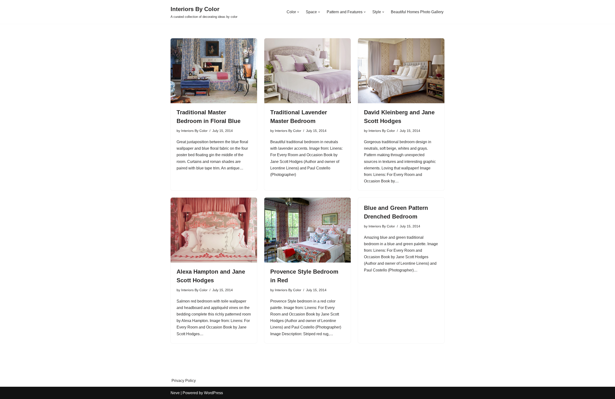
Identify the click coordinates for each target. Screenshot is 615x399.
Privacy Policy (184, 381)
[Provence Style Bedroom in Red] (307, 230)
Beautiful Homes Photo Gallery (417, 12)
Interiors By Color (194, 131)
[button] (298, 12)
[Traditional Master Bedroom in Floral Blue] (214, 70)
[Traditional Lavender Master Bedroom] (307, 70)
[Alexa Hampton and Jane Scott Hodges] (214, 230)
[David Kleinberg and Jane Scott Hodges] (401, 70)
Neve (175, 393)
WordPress (213, 393)
